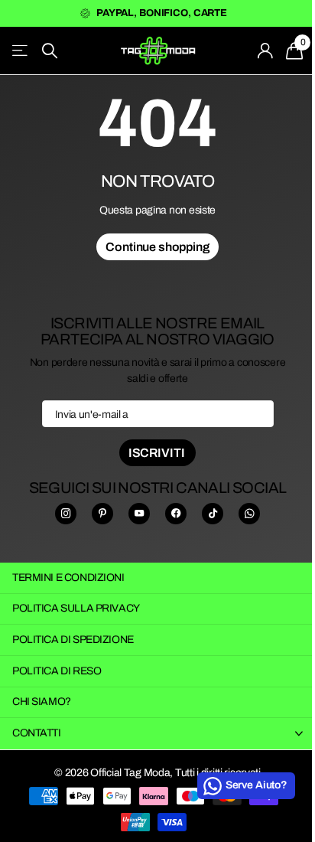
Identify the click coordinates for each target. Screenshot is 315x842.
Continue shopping (157, 246)
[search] (49, 51)
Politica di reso (56, 671)
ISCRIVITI (157, 452)
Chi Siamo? (41, 701)
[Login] (266, 50)
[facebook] (176, 513)
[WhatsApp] (249, 513)
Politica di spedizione (73, 639)
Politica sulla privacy (76, 608)
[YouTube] (139, 513)
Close (157, 733)
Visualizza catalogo (21, 51)
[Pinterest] (102, 513)
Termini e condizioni (68, 577)
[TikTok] (212, 513)
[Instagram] (65, 513)
